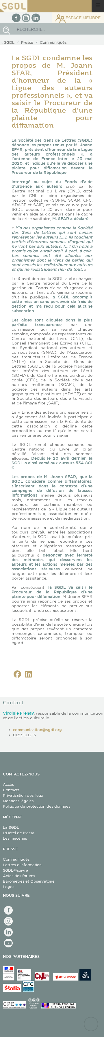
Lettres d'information (22, 865)
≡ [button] (98, 5)
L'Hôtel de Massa (18, 833)
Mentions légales (18, 801)
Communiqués (16, 859)
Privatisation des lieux (23, 795)
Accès (8, 784)
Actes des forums (19, 876)
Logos (8, 887)
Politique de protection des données (36, 806)
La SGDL (11, 827)
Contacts (11, 790)
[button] (17, 674)
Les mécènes (15, 838)
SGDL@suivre (15, 870)
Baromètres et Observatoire (29, 881)
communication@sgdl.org (37, 730)
